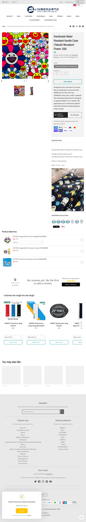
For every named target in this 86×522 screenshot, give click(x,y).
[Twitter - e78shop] (70, 26)
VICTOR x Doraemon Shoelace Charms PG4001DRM (30, 259)
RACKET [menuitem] (9, 16)
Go (62, 411)
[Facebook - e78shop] (73, 26)
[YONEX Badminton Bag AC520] (59, 310)
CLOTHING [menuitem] (28, 16)
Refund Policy (22, 461)
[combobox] (28, 242)
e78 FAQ (23, 454)
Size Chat (23, 447)
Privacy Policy (22, 463)
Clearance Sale (63, 449)
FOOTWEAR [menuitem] (41, 16)
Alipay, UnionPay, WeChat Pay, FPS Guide (22, 449)
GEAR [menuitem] (69, 16)
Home (3, 26)
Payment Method (22, 451)
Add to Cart (13, 342)
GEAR (62, 442)
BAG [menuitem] (50, 16)
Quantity (57, 70)
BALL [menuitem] (18, 16)
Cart (80, 2)
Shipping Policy (23, 459)
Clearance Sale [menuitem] (50, 20)
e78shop (46, 513)
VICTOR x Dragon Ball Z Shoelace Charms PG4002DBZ (30, 248)
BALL (62, 430)
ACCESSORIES (62, 447)
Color (55, 63)
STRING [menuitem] (59, 16)
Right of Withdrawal (22, 437)
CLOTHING (62, 432)
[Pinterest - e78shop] (80, 26)
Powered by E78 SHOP (43, 515)
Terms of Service (22, 456)
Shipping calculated (60, 215)
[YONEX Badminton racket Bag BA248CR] (36, 310)
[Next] (48, 81)
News (23, 435)
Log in (61, 2)
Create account (69, 2)
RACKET (62, 428)
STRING (62, 440)
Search (23, 432)
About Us (23, 428)
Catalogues (23, 440)
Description (57, 140)
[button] (43, 240)
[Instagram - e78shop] (77, 26)
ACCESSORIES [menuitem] (34, 20)
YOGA (63, 444)
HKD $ (13, 2)
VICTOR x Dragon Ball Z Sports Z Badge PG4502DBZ (29, 236)
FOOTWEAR (62, 435)
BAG (62, 437)
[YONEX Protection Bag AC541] (13, 310)
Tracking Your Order (22, 430)
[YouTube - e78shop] (83, 26)
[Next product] (81, 322)
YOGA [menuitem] (77, 16)
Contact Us (48, 474)
